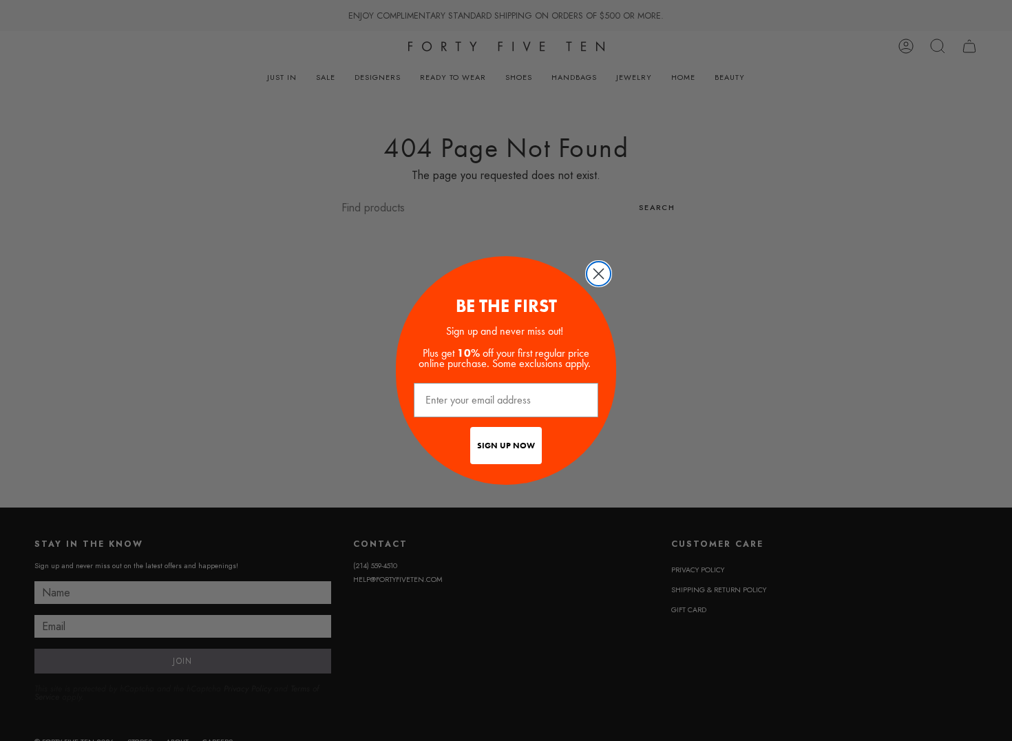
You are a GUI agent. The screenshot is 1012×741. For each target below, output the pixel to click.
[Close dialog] (599, 274)
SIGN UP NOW (506, 445)
